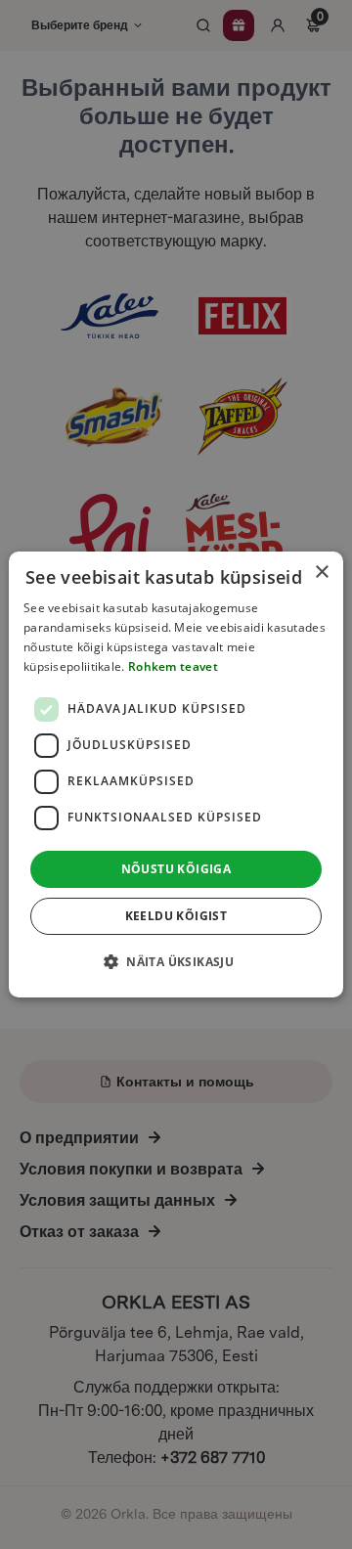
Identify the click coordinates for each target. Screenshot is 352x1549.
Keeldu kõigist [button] (176, 915)
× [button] (321, 572)
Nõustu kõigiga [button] (176, 869)
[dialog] (176, 774)
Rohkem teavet (173, 666)
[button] (176, 961)
